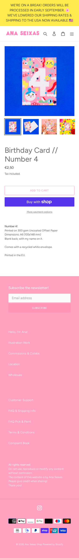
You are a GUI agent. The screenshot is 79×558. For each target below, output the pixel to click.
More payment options (39, 211)
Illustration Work (19, 343)
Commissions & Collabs (24, 353)
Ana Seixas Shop (33, 544)
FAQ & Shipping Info (22, 411)
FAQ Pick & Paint (19, 421)
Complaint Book (18, 443)
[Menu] (71, 33)
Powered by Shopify (53, 544)
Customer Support (20, 400)
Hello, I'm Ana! (18, 332)
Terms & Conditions (21, 432)
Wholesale (15, 375)
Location (14, 364)
